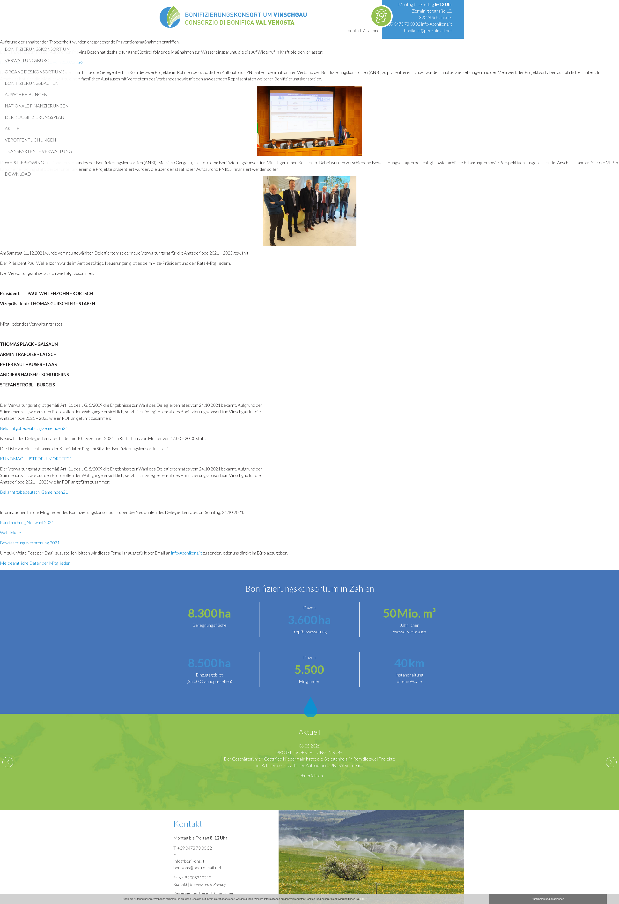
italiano (372, 30)
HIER (363, 898)
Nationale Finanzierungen (37, 105)
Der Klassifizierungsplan (34, 117)
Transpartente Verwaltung (38, 151)
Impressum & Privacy (208, 884)
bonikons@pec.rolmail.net (428, 30)
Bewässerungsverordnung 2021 (29, 542)
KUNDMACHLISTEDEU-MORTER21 (36, 458)
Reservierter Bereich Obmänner (203, 893)
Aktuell (14, 128)
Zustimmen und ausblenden (548, 898)
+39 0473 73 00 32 (403, 24)
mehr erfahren (309, 782)
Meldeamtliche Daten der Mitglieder (35, 563)
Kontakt (180, 884)
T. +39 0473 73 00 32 (192, 848)
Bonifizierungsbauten (32, 83)
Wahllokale (10, 532)
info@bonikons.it (436, 24)
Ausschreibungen (26, 94)
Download (18, 174)
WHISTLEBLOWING (24, 162)
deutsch (355, 30)
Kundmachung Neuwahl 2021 (27, 522)
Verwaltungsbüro (27, 60)
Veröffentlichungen (30, 139)
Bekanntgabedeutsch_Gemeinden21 (34, 428)
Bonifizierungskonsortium (37, 49)
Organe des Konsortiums (35, 71)
